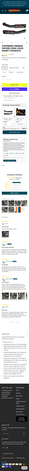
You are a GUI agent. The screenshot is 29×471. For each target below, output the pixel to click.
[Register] (23, 433)
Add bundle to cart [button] (14, 132)
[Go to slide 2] (12, 42)
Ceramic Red (20, 72)
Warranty (18, 393)
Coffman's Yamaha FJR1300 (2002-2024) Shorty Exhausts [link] (8, 119)
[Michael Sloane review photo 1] (5, 296)
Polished (11, 72)
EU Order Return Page (21, 418)
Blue (23, 67)
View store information (8, 100)
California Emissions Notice (21, 402)
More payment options (14, 93)
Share (3, 165)
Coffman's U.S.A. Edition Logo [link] (20, 119)
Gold (4, 72)
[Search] (5, 10)
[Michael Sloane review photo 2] (13, 296)
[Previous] (2, 42)
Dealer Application (20, 409)
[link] (8, 112)
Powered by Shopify (20, 458)
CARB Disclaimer (20, 406)
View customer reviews (9, 160)
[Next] (26, 42)
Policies (18, 398)
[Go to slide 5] (16, 42)
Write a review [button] (14, 193)
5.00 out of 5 (18, 177)
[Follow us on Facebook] (3, 447)
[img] (5, 221)
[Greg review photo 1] (5, 234)
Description (5, 334)
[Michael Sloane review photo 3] (21, 296)
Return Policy (19, 396)
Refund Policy (19, 411)
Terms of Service (20, 414)
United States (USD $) (7, 453)
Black (4, 67)
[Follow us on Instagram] (6, 447)
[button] (5, 54)
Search (17, 390)
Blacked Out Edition (14, 67)
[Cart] (26, 10)
